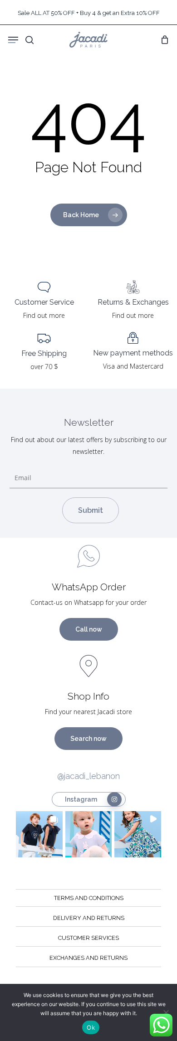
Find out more (44, 315)
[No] (165, 1012)
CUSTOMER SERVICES (88, 937)
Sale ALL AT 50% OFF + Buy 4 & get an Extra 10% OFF (89, 13)
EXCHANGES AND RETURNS (88, 957)
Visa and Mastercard (133, 366)
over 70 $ (44, 366)
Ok (91, 1027)
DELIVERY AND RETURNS (88, 918)
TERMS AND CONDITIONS (88, 898)
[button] (39, 834)
